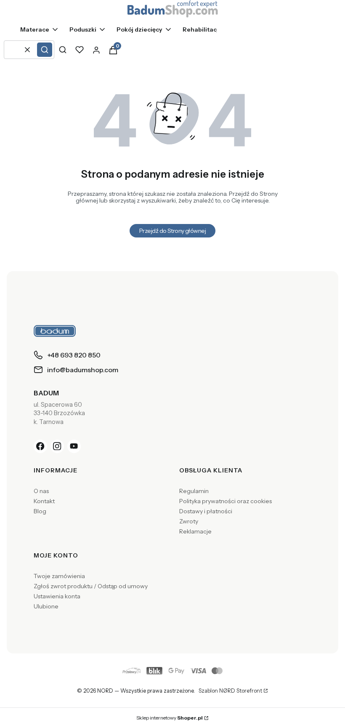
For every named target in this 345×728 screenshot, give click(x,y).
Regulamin (194, 491)
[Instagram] (57, 446)
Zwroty (188, 521)
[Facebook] (40, 446)
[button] (44, 50)
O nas (41, 491)
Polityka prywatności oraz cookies (225, 501)
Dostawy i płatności (205, 511)
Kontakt (44, 501)
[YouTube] (74, 446)
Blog (40, 511)
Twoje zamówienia (59, 576)
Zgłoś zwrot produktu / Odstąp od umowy (91, 586)
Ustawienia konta (57, 596)
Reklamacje (195, 531)
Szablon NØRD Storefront (230, 691)
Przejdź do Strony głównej (172, 231)
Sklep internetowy (169, 718)
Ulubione (46, 606)
